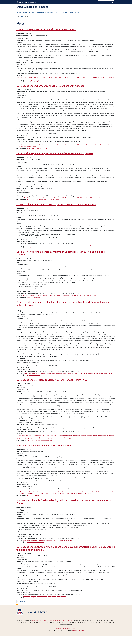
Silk (103, 373)
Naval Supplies (32, 439)
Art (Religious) (29, 493)
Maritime (49, 440)
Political (32, 440)
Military (29, 81)
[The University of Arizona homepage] (27, 2)
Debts (53, 295)
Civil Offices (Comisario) (39, 437)
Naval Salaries (28, 437)
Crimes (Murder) (33, 145)
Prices (60, 373)
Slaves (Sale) (61, 492)
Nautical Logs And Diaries (52, 437)
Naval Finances (20, 437)
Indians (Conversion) (42, 596)
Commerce (48, 373)
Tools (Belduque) (86, 493)
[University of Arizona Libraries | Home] (32, 612)
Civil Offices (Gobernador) (58, 245)
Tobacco (65, 373)
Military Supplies (27, 295)
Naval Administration (95, 437)
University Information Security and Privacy (66, 628)
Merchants (90, 373)
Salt (66, 492)
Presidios (39, 373)
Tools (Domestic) (93, 492)
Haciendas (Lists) (20, 493)
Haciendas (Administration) (105, 492)
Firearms (25, 373)
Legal (28, 297)
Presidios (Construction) (35, 79)
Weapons (67, 145)
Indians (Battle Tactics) (22, 79)
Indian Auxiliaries (31, 146)
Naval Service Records (61, 439)
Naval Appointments (106, 437)
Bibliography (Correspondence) (68, 437)
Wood (83, 492)
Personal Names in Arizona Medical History (67, 12)
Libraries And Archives (67, 493)
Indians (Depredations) (22, 77)
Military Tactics (82, 145)
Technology (44, 440)
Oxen (56, 492)
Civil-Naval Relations (22, 439)
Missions (40, 81)
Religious (40, 495)
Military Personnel (60, 145)
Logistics (96, 373)
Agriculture (30, 199)
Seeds (100, 373)
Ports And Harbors (85, 435)
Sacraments (96, 197)
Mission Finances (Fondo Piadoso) (63, 540)
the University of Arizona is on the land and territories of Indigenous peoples (52, 620)
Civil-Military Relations (62, 295)
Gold (50, 492)
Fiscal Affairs (44, 435)
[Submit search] (112, 2)
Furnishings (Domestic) (55, 493)
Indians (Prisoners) (21, 146)
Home (19, 12)
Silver (53, 492)
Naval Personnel (109, 435)
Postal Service (82, 197)
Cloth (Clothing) (77, 493)
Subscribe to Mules (17, 604)
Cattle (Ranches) (52, 596)
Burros (18, 492)
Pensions (82, 295)
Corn (38, 492)
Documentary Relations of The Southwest (43, 12)
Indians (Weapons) (98, 77)
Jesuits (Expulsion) (31, 596)
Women (45, 295)
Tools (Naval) (51, 439)
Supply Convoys (108, 373)
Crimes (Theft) (62, 77)
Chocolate (46, 492)
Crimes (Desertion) (53, 435)
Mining (57, 199)
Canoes (80, 77)
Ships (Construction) (99, 435)
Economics (37, 297)
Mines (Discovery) (61, 596)
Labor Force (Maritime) (42, 439)
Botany (88, 145)
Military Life (89, 197)
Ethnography (34, 81)
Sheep (24, 540)
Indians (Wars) (55, 373)
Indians (49, 245)
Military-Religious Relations (106, 197)
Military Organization (78, 245)
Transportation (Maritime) (65, 435)
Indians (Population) (88, 77)
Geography (34, 148)
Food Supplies (83, 373)
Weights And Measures (74, 295)
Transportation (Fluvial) (72, 77)
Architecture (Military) (109, 77)
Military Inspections (90, 245)
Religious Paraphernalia (39, 493)
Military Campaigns (34, 77)
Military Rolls (29, 245)
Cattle (63, 197)
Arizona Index (26, 12)
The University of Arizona (78, 630)
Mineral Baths (99, 245)
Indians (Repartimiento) (47, 540)
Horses (53, 145)
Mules (56, 77)
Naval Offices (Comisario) (83, 437)
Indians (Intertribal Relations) (46, 77)
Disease (92, 435)
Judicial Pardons (71, 439)
